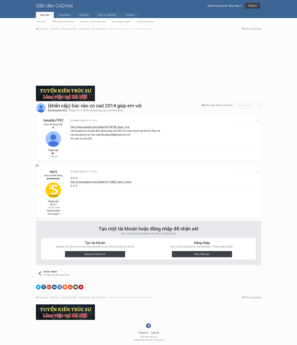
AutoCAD (41, 21)
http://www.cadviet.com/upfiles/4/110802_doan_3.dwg (100, 182)
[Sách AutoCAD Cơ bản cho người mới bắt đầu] (37, 165)
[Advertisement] (148, 59)
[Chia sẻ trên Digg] (54, 287)
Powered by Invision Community (148, 340)
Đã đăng (83, 120)
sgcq (53, 171)
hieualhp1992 (59, 110)
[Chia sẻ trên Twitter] (38, 287)
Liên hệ (155, 332)
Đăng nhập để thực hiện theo (219, 105)
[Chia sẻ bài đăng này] (257, 120)
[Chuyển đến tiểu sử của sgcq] (53, 190)
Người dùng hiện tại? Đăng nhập (224, 5)
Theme (142, 332)
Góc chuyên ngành (121, 21)
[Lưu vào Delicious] (59, 287)
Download (64, 15)
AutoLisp (84, 15)
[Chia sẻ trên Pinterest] (81, 287)
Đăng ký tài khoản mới (95, 254)
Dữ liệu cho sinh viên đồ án (109, 110)
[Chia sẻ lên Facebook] (43, 287)
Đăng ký (253, 5)
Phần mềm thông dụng (63, 21)
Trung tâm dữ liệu (145, 21)
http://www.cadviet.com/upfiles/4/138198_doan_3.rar (100, 127)
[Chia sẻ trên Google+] (49, 287)
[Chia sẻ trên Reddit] (65, 287)
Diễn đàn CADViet (54, 6)
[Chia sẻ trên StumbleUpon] (70, 287)
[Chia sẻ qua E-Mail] (75, 287)
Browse (130, 15)
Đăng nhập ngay (202, 254)
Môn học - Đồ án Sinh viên (93, 21)
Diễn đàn (45, 15)
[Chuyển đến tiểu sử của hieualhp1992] (41, 108)
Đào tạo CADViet (107, 15)
